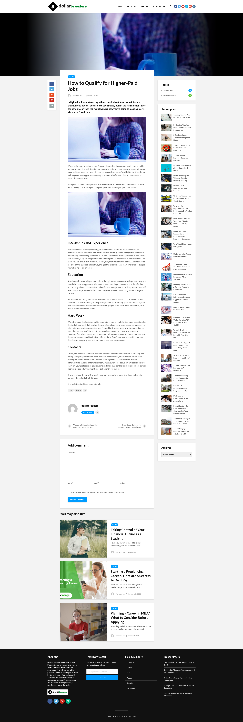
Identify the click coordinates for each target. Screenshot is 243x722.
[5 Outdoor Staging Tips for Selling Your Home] (166, 137)
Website (122, 483)
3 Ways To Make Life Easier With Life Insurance (181, 147)
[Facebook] (50, 701)
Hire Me (145, 6)
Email (96, 483)
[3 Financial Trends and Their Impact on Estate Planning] (166, 266)
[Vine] (68, 701)
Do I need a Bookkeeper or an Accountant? (180, 398)
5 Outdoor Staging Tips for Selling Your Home (181, 137)
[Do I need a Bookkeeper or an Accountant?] (166, 398)
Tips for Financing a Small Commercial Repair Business (181, 378)
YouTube (130, 673)
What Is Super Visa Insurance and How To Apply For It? (182, 358)
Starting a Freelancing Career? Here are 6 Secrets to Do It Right (131, 575)
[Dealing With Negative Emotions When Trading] (166, 276)
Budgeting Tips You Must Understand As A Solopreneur (182, 127)
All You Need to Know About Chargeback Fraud (182, 168)
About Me (132, 6)
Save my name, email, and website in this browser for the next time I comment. (98, 492)
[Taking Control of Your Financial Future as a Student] (83, 538)
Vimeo (129, 678)
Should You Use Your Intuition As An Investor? (181, 368)
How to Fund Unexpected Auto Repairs (180, 188)
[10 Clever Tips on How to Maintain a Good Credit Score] (166, 198)
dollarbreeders (76, 95)
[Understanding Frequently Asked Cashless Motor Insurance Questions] (166, 233)
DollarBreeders (132, 716)
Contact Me (159, 6)
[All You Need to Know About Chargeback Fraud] (166, 168)
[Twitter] (56, 701)
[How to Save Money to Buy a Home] (166, 309)
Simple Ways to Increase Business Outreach (180, 158)
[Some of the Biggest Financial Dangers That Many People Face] (166, 345)
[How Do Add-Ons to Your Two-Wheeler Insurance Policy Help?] (166, 221)
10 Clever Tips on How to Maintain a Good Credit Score (182, 198)
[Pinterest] (62, 701)
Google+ (130, 683)
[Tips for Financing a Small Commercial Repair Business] (166, 378)
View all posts (87, 412)
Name (70, 483)
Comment (71, 452)
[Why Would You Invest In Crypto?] (166, 246)
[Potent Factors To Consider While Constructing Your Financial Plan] (166, 408)
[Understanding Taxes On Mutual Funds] (166, 256)
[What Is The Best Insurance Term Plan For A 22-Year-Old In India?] (166, 332)
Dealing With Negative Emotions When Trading (182, 277)
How (71, 390)
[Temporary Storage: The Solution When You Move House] (166, 421)
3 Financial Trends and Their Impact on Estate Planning (181, 266)
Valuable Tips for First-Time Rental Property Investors (181, 388)
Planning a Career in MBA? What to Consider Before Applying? (130, 617)
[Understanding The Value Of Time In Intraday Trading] (166, 178)
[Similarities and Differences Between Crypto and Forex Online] (166, 297)
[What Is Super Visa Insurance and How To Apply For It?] (166, 358)
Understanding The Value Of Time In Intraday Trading (181, 178)
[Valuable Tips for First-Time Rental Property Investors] (166, 388)
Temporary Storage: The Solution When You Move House (181, 421)
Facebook (131, 662)
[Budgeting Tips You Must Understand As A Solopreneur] (166, 127)
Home (120, 6)
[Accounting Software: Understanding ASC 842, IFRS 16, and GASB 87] (166, 320)
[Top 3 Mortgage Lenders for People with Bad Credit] (166, 431)
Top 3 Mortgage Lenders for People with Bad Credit (181, 431)
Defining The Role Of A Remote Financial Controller (181, 287)
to (85, 390)
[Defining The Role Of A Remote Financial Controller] (166, 287)
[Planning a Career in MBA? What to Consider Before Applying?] (83, 622)
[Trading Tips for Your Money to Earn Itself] (166, 117)
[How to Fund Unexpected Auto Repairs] (166, 188)
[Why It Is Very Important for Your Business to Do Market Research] (166, 208)
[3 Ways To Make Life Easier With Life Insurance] (166, 147)
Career (71, 77)
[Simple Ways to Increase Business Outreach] (166, 157)
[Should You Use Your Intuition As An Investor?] (166, 368)
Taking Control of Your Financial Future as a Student (128, 534)
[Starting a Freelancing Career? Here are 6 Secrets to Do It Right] (83, 580)
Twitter (129, 667)
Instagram (131, 688)
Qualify (78, 390)
